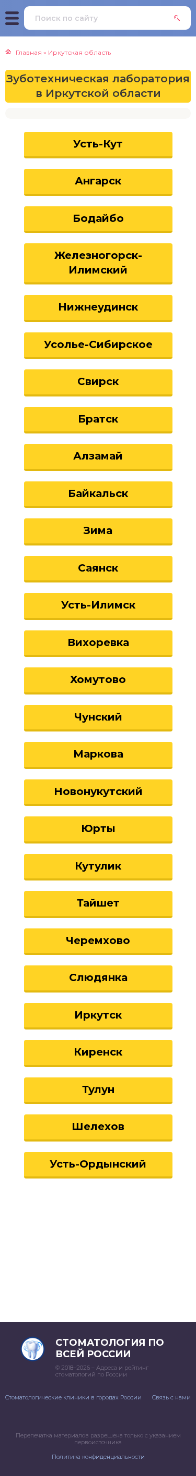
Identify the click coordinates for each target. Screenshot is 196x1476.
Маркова (98, 754)
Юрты (98, 828)
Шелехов (98, 1126)
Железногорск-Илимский (98, 262)
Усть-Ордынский (98, 1164)
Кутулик (98, 866)
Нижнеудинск (98, 307)
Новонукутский (98, 791)
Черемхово (98, 940)
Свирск (98, 381)
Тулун (98, 1089)
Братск (98, 419)
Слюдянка (98, 977)
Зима (98, 530)
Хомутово (98, 679)
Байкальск (98, 493)
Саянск (98, 568)
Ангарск (98, 181)
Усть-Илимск (98, 605)
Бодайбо (98, 218)
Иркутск (98, 1015)
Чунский (98, 717)
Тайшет (98, 903)
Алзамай (98, 456)
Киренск (98, 1052)
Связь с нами (171, 1397)
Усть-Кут (98, 144)
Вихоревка (98, 642)
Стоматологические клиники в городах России (73, 1397)
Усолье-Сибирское (98, 344)
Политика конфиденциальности (98, 1456)
